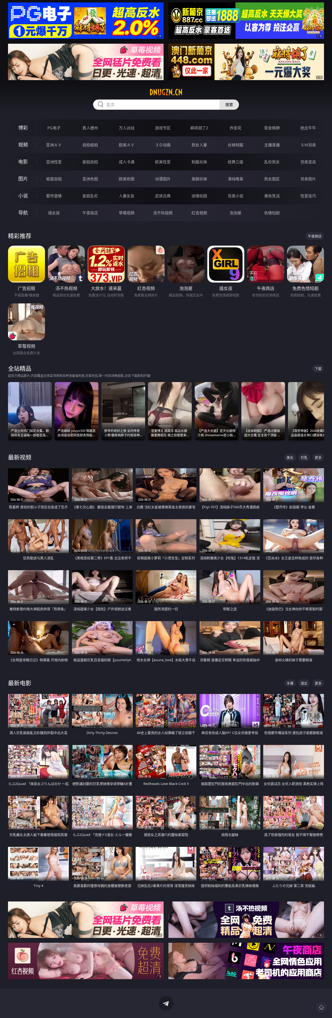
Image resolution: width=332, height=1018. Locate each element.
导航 (23, 212)
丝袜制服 (235, 145)
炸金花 (235, 128)
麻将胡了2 (199, 128)
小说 (23, 195)
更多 (318, 457)
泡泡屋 (235, 213)
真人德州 (90, 128)
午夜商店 (90, 213)
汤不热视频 (163, 213)
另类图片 (308, 179)
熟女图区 (272, 179)
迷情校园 (199, 196)
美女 (290, 457)
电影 (23, 162)
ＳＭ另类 (308, 145)
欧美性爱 (163, 162)
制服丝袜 (199, 162)
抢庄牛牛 (308, 128)
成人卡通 (126, 162)
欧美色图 (126, 179)
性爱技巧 (308, 196)
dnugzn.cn (166, 92)
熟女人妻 (199, 145)
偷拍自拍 (90, 162)
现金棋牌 (272, 128)
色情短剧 (272, 213)
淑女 (304, 683)
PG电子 (54, 128)
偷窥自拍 (54, 179)
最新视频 (19, 457)
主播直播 (272, 145)
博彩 (23, 128)
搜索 (229, 104)
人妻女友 (126, 196)
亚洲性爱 (54, 162)
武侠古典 (163, 196)
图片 (23, 178)
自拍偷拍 (90, 145)
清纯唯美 (235, 179)
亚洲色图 (90, 179)
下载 (318, 368)
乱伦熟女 (272, 162)
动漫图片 (163, 179)
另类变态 (308, 162)
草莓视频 (126, 213)
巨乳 (304, 457)
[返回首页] (321, 1007)
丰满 (290, 683)
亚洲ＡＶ (54, 145)
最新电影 (19, 683)
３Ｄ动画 (163, 145)
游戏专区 (163, 128)
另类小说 (235, 196)
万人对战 (126, 128)
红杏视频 (199, 213)
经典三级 (235, 162)
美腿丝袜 (199, 179)
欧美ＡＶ (126, 145)
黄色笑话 (272, 196)
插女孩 (54, 213)
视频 (23, 145)
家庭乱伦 (90, 196)
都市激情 (54, 196)
